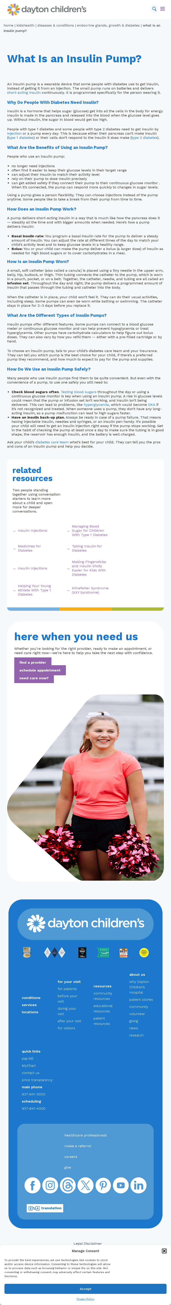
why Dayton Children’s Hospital (139, 987)
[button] (164, 1251)
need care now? (34, 678)
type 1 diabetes (20, 138)
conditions (31, 998)
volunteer (137, 1014)
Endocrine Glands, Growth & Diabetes (108, 25)
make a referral (77, 1146)
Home (8, 25)
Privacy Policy (85, 1299)
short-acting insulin (24, 92)
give (67, 1167)
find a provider (32, 662)
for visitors (66, 1028)
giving (133, 1021)
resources (103, 986)
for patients (67, 989)
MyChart (29, 1065)
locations (30, 1012)
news (133, 1028)
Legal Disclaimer (87, 1243)
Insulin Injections (32, 530)
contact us (30, 1073)
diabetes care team (52, 442)
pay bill (27, 1058)
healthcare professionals (85, 1135)
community (138, 1007)
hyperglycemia (96, 404)
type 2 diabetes (144, 138)
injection (14, 133)
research (136, 1035)
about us (137, 974)
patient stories (141, 999)
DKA (151, 404)
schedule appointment (40, 670)
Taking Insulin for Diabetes (87, 548)
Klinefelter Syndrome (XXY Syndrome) (90, 590)
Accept (86, 1289)
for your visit (69, 982)
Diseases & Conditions (55, 25)
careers (70, 1157)
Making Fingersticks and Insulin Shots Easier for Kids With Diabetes (89, 568)
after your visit (69, 1021)
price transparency (37, 1080)
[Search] (154, 8)
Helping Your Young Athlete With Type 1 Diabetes (34, 590)
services (29, 1005)
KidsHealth (25, 25)
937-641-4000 (33, 1108)
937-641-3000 (33, 1094)
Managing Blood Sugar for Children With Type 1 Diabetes (90, 530)
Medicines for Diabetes (29, 548)
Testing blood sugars (78, 392)
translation (51, 1208)
